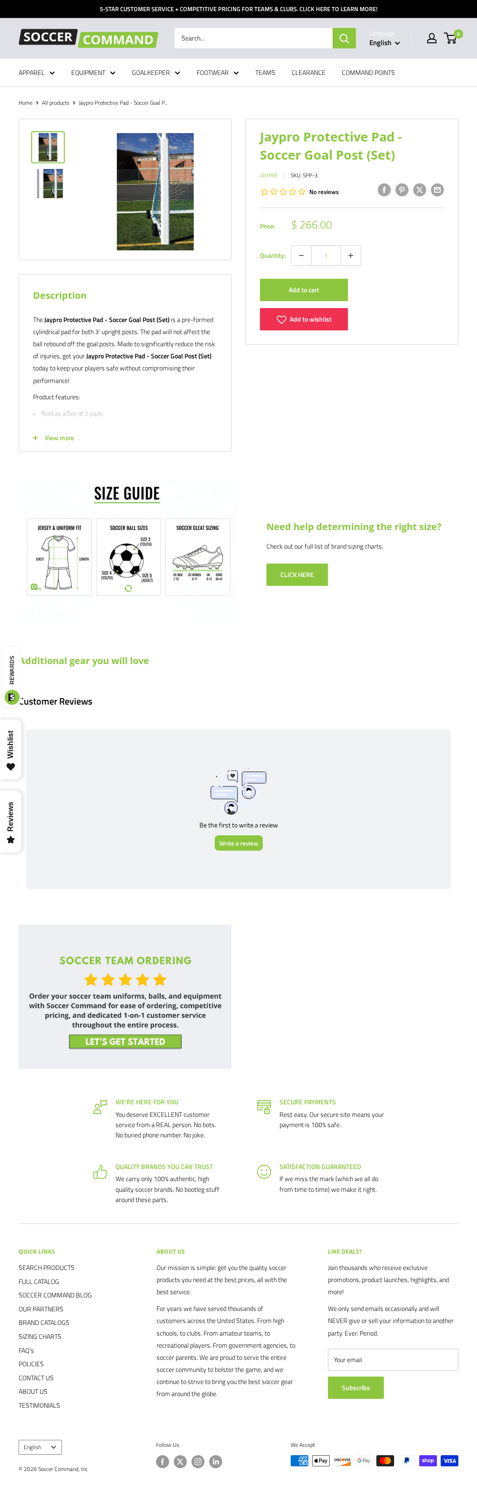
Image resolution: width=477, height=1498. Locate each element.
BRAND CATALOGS (44, 1322)
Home (26, 102)
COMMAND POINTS (368, 72)
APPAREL (32, 72)
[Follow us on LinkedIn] (215, 1461)
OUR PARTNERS (41, 1309)
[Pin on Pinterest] (402, 189)
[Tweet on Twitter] (419, 189)
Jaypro (268, 175)
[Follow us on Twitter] (180, 1461)
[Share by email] (437, 189)
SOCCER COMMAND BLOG (55, 1295)
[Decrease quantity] (301, 255)
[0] (451, 38)
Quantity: (273, 255)
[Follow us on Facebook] (162, 1461)
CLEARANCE (309, 72)
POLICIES (31, 1364)
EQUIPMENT (88, 72)
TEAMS (265, 72)
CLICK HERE (297, 574)
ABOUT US (33, 1391)
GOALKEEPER (151, 72)
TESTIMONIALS (39, 1405)
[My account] (431, 38)
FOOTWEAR (213, 72)
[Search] (344, 38)
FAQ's (26, 1350)
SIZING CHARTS (40, 1336)
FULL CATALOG (39, 1281)
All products (55, 102)
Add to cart (304, 290)
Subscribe (356, 1387)
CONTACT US (36, 1378)
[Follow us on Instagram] (197, 1461)
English (32, 1447)
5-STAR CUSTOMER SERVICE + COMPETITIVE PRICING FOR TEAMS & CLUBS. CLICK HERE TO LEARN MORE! (238, 8)
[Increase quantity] (351, 255)
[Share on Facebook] (384, 189)
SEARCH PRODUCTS (47, 1267)
